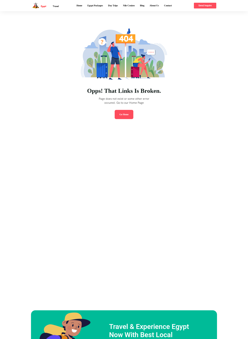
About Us (154, 5)
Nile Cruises (129, 5)
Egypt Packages (95, 5)
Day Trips (113, 5)
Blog (142, 5)
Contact (168, 5)
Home (79, 5)
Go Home (124, 114)
